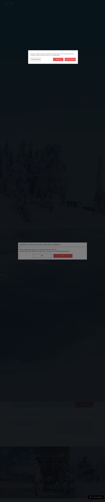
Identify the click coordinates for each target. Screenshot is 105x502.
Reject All (58, 59)
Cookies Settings (35, 59)
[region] (53, 57)
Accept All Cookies (70, 59)
